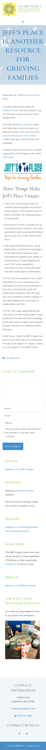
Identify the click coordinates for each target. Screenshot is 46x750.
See (7, 611)
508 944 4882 (24, 715)
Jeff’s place (8, 157)
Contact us (10, 564)
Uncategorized (12, 358)
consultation (27, 124)
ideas (32, 506)
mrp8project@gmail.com (23, 708)
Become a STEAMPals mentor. (20, 585)
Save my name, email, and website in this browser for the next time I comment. (23, 433)
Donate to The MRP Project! (19, 469)
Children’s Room (10, 110)
